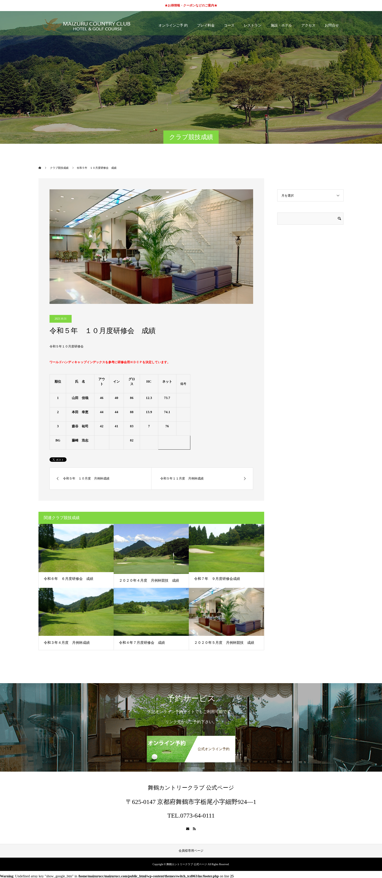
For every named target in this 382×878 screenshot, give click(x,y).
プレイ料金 (206, 25)
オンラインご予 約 (173, 25)
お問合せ (332, 25)
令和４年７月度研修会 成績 (142, 642)
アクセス (308, 25)
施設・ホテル (281, 25)
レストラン (253, 25)
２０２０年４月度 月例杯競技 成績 (149, 580)
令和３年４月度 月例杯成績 (67, 642)
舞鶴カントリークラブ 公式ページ (191, 788)
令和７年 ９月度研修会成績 (217, 579)
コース (229, 25)
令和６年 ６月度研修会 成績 (68, 579)
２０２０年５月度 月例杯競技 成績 (224, 642)
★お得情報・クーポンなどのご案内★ (191, 5)
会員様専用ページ (191, 850)
